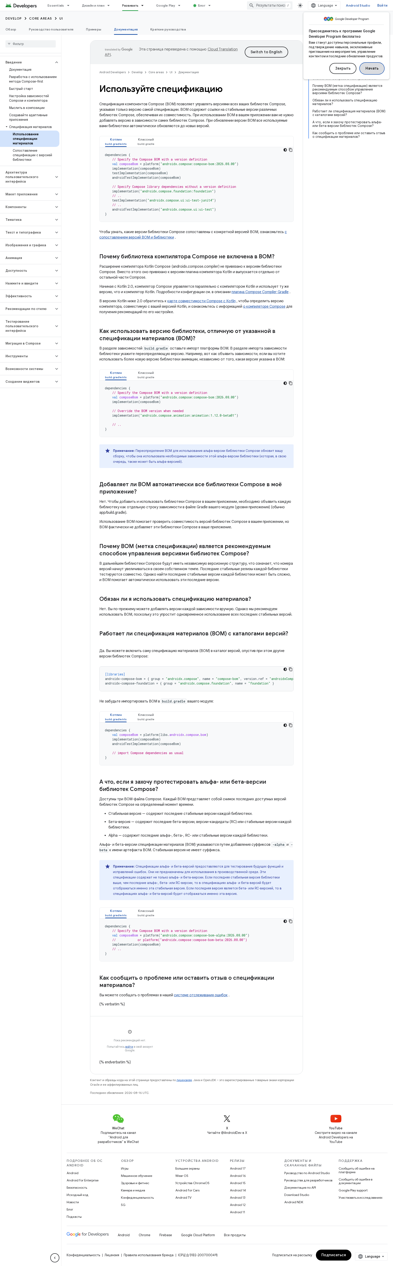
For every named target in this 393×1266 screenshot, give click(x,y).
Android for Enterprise (82, 1180)
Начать (371, 68)
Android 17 (238, 1168)
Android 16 (238, 1176)
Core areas (40, 18)
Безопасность (77, 1187)
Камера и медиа (133, 1190)
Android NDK (293, 1202)
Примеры (93, 29)
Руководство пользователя (51, 29)
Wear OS (181, 1176)
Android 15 (238, 1183)
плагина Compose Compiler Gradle (260, 292)
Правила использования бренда (149, 1255)
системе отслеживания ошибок (201, 995)
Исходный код (77, 1195)
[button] (27, 62)
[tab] (116, 141)
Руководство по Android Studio (307, 1173)
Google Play (165, 5)
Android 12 (238, 1205)
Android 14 (238, 1190)
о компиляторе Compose (264, 306)
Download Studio (296, 1195)
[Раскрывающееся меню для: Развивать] (144, 5)
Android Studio (358, 5)
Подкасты (74, 1217)
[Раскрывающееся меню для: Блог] (211, 5)
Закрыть (343, 68)
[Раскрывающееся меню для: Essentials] (70, 5)
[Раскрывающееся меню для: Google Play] (181, 5)
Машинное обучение (136, 1176)
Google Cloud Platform (198, 1235)
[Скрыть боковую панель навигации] (54, 1257)
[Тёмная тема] (285, 150)
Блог (201, 5)
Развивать (130, 5)
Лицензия (112, 1255)
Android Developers (112, 72)
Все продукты (235, 1235)
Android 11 (237, 1212)
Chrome (144, 1235)
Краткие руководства (168, 29)
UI (61, 18)
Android (72, 1173)
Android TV (183, 1198)
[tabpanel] (196, 184)
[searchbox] (30, 44)
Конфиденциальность (137, 1198)
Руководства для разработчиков (308, 1180)
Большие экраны (187, 1168)
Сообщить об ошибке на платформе (357, 1170)
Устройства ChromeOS (192, 1183)
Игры (124, 1168)
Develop (13, 18)
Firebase (165, 1235)
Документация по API (300, 1187)
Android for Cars (187, 1190)
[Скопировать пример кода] (290, 150)
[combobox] (269, 5)
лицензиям (184, 1080)
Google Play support (353, 1190)
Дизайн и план (93, 5)
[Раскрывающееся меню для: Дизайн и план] (110, 5)
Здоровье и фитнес (135, 1183)
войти (129, 1046)
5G (123, 1205)
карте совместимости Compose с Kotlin (201, 301)
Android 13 (237, 1198)
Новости (73, 1202)
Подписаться (333, 1255)
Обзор (10, 29)
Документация (126, 29)
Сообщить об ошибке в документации (355, 1181)
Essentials (56, 5)
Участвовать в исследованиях (361, 1198)
